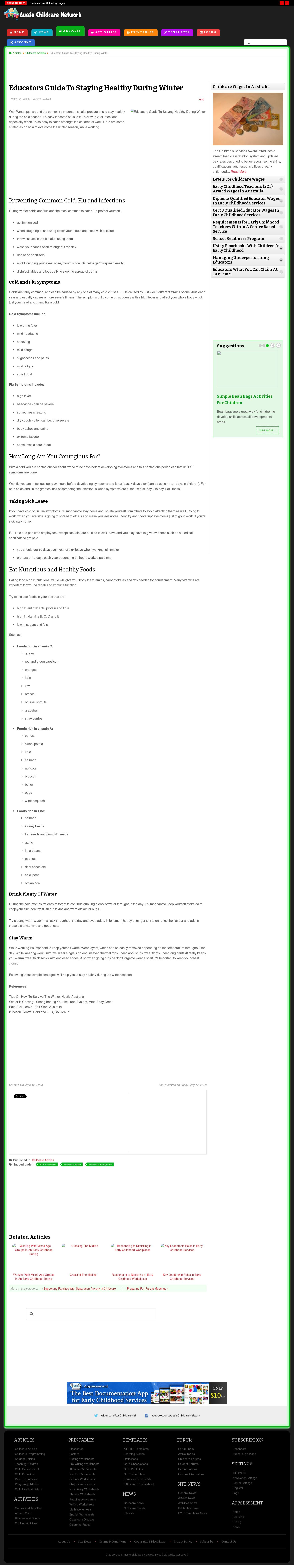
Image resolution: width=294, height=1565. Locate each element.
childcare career (73, 1164)
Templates (179, 32)
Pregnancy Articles (27, 1484)
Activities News (187, 1503)
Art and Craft (23, 1513)
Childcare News (134, 1503)
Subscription (248, 1440)
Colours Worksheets (82, 1479)
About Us (64, 1541)
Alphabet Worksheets (82, 1469)
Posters (74, 1454)
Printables (142, 32)
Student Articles (25, 1459)
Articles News (186, 1498)
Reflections (131, 1459)
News (43, 32)
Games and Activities (28, 1508)
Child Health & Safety (28, 1489)
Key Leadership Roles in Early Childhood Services (182, 1277)
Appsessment (247, 1503)
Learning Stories (134, 1454)
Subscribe (206, 1541)
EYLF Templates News (192, 1513)
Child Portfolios (133, 1469)
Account (22, 42)
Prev (272, 345)
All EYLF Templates (136, 1449)
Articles (72, 30)
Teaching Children (26, 1464)
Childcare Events (134, 1508)
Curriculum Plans (134, 1474)
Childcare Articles (43, 1160)
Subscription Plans (244, 1454)
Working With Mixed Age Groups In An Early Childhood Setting (33, 1277)
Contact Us (228, 1541)
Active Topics (186, 1454)
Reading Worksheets (82, 1499)
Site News (188, 1484)
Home (19, 32)
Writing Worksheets (81, 1504)
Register (238, 1488)
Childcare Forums (189, 1459)
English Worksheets (81, 1514)
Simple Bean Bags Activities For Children (245, 399)
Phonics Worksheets (82, 1494)
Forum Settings (242, 1483)
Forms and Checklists (137, 1479)
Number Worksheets (82, 1474)
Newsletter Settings (245, 1478)
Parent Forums (187, 1469)
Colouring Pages (79, 1525)
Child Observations (136, 1464)
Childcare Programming (30, 1454)
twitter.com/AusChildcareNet (118, 1415)
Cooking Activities (26, 1523)
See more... (267, 430)
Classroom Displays (81, 1519)
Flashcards (76, 1449)
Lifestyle (129, 1513)
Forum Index (186, 1449)
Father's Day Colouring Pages (48, 3)
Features (238, 1517)
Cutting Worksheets (81, 1459)
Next (278, 345)
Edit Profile (239, 1473)
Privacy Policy (183, 1541)
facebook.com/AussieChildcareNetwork (175, 1415)
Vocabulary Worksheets (84, 1489)
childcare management (101, 1164)
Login (236, 1493)
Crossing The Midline (83, 1275)
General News (187, 1493)
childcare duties (48, 1164)
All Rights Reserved (176, 1554)
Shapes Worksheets (82, 1484)
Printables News (188, 1508)
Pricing (237, 1522)
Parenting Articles (26, 1479)
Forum (210, 32)
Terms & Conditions (112, 1541)
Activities (106, 32)
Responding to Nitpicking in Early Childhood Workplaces (132, 1277)
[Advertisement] (199, 16)
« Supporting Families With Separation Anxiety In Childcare (79, 1288)
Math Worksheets (80, 1509)
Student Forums (188, 1464)
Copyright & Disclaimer (150, 1541)
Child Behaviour (25, 1474)
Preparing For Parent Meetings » (148, 1288)
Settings (242, 1464)
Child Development (27, 1469)
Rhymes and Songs (27, 1518)
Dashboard (240, 1449)
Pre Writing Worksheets (84, 1464)
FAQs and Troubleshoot (139, 1484)
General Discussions (191, 1474)
